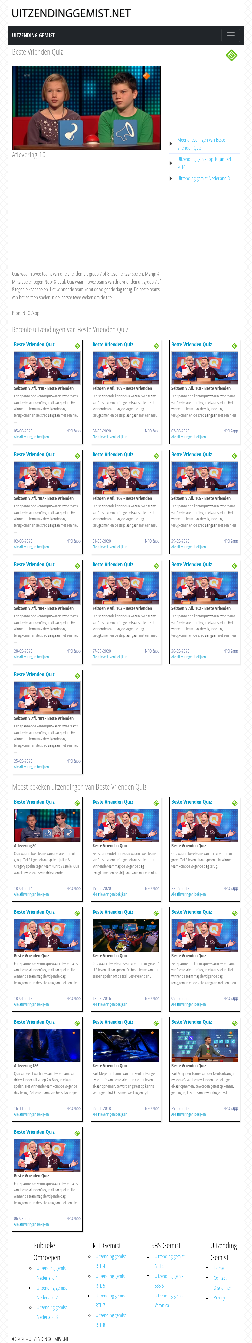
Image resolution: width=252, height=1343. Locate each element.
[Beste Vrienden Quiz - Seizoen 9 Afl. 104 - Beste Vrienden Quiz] (47, 587)
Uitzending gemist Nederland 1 (52, 1272)
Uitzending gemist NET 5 (170, 1261)
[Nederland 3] (231, 54)
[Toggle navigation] (230, 35)
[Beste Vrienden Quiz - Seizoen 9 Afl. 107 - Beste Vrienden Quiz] (47, 477)
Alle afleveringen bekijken (31, 437)
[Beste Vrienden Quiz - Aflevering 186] (47, 1044)
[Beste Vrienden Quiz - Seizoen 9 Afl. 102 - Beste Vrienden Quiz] (204, 587)
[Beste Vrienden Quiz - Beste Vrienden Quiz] (126, 824)
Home (219, 1268)
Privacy (219, 1297)
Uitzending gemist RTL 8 (111, 1320)
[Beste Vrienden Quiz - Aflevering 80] (47, 824)
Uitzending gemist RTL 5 (111, 1280)
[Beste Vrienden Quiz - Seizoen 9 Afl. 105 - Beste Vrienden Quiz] (204, 477)
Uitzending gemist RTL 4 (111, 1261)
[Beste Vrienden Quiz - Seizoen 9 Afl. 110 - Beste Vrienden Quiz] (47, 367)
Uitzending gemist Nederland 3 (204, 178)
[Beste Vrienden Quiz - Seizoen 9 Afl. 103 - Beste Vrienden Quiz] (126, 587)
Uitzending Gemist (33, 35)
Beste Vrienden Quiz (37, 51)
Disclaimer (222, 1287)
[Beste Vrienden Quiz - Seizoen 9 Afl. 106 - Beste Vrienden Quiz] (126, 477)
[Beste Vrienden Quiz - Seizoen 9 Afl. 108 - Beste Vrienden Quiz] (204, 367)
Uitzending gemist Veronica (170, 1300)
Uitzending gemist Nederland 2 (52, 1292)
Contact (220, 1277)
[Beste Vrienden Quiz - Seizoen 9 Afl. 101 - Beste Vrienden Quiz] (47, 697)
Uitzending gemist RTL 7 (111, 1300)
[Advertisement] (86, 208)
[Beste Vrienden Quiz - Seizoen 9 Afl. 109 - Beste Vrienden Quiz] (126, 367)
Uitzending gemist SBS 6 (170, 1280)
